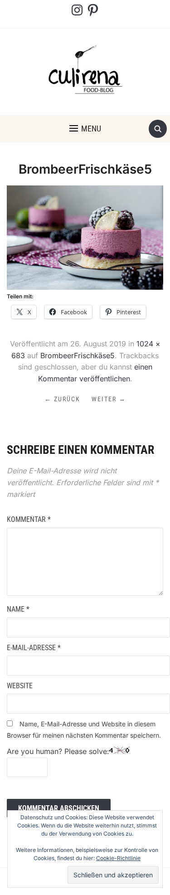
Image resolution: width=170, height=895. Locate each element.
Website (20, 685)
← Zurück (62, 399)
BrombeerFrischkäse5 (77, 355)
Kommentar (29, 519)
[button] (85, 128)
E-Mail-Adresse (34, 647)
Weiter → (109, 399)
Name (18, 609)
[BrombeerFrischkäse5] (85, 236)
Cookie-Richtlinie (118, 858)
